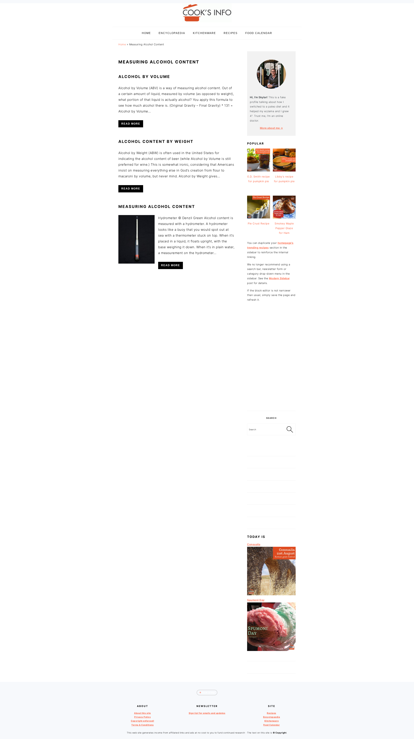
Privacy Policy (142, 717)
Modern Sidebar (279, 278)
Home (122, 44)
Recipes (271, 713)
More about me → (271, 128)
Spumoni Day (256, 600)
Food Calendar (271, 725)
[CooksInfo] (207, 23)
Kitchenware (271, 721)
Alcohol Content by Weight (155, 141)
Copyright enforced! (142, 721)
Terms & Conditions (142, 725)
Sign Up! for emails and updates (207, 713)
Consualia (253, 544)
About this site (142, 713)
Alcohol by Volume (144, 76)
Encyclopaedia (271, 717)
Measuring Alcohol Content (156, 206)
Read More (130, 123)
